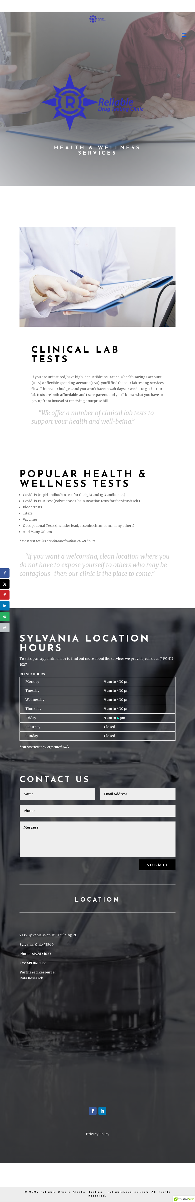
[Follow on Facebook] (93, 1111)
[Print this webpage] (5, 627)
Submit (158, 865)
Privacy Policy (97, 1134)
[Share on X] (5, 584)
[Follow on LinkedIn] (102, 1111)
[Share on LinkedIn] (5, 605)
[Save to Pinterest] (5, 595)
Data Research (31, 978)
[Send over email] (5, 616)
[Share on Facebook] (5, 573)
